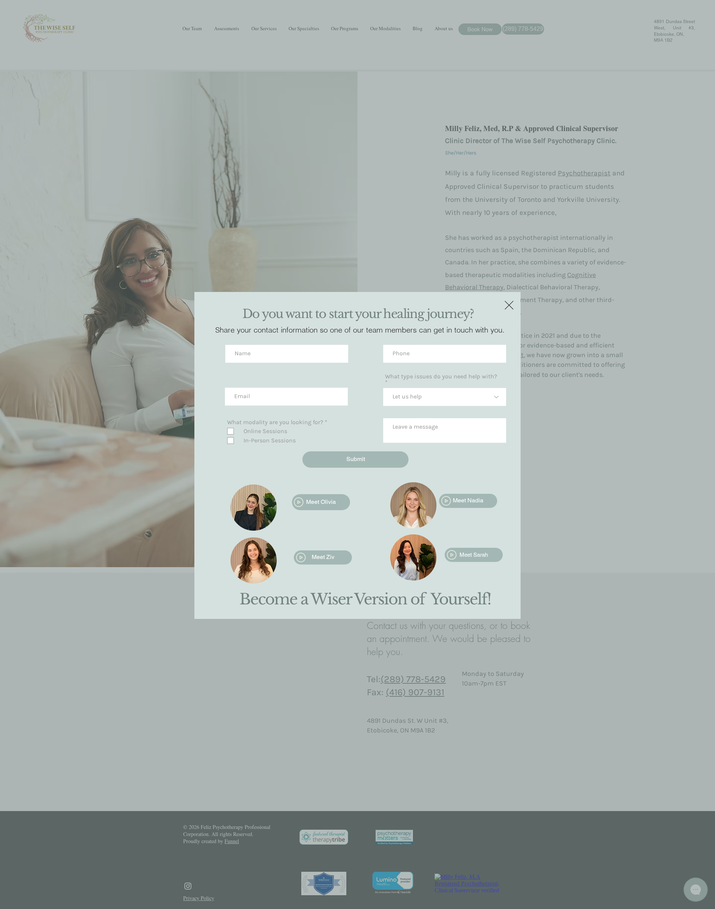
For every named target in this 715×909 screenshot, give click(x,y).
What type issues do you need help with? (441, 377)
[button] (509, 305)
